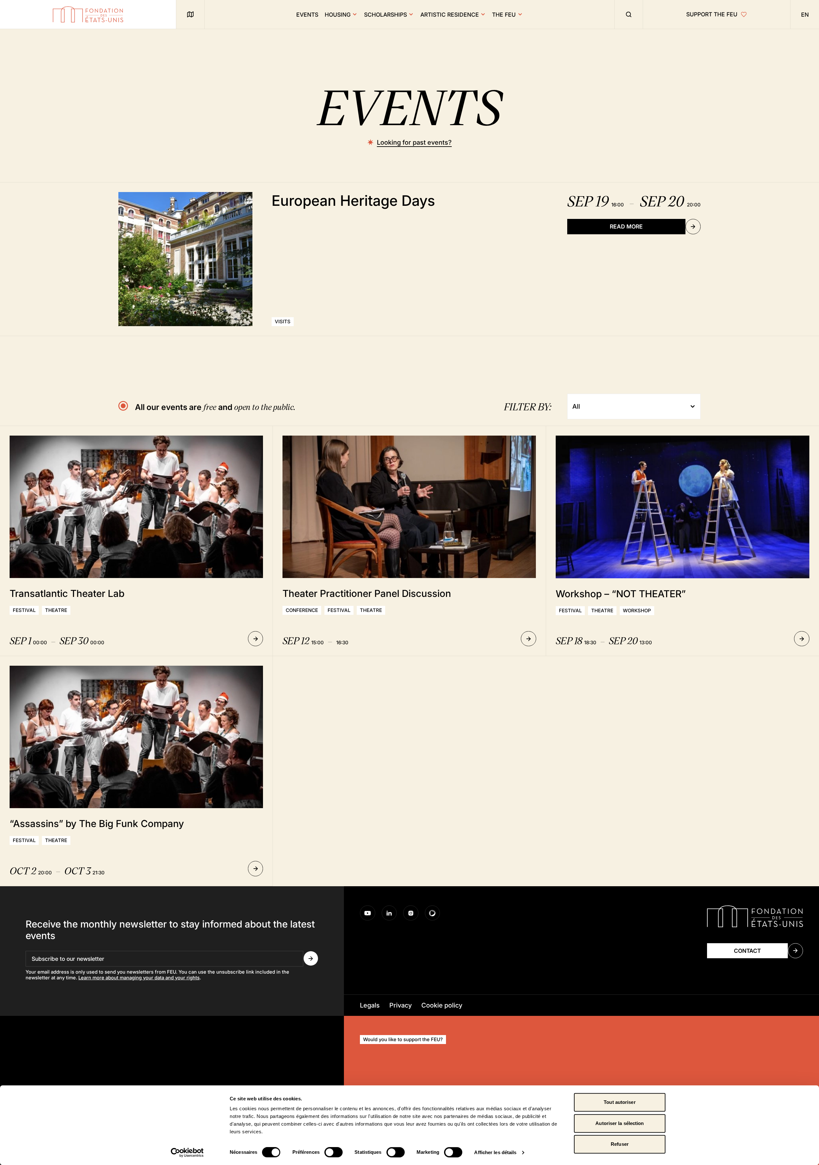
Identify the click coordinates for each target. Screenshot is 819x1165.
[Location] (190, 14)
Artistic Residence (449, 14)
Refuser (620, 1144)
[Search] (628, 14)
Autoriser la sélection (619, 1123)
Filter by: (527, 406)
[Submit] (311, 958)
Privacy (400, 1005)
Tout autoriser (619, 1102)
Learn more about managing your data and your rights (139, 978)
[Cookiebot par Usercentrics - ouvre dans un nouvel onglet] (187, 1152)
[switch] (333, 1152)
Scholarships (385, 14)
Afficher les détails (495, 1152)
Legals (370, 1005)
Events (307, 14)
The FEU (504, 14)
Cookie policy (441, 1005)
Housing (338, 14)
